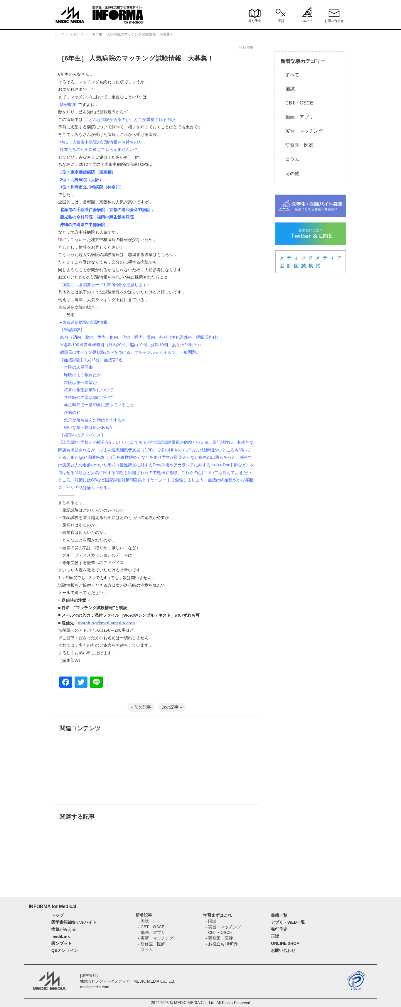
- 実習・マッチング (155, 938)
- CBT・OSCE (151, 927)
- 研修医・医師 (151, 944)
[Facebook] (65, 683)
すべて (290, 74)
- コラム (145, 949)
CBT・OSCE (297, 102)
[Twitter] (81, 683)
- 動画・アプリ (151, 932)
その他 (290, 173)
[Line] (96, 683)
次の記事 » (172, 707)
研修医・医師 (297, 145)
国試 (288, 88)
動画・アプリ (297, 116)
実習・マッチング (302, 131)
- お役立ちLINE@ (221, 944)
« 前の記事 (141, 707)
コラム (290, 159)
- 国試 (143, 921)
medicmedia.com (94, 987)
